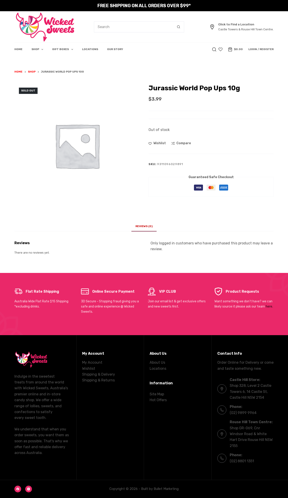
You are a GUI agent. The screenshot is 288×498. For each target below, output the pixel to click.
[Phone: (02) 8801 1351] (221, 458)
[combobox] (133, 27)
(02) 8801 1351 (242, 461)
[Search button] (178, 27)
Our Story (115, 49)
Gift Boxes (60, 49)
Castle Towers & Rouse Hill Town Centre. (246, 29)
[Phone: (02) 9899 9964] (221, 409)
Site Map (157, 394)
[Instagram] (28, 489)
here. (269, 306)
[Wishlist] (220, 49)
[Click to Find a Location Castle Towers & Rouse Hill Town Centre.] (212, 27)
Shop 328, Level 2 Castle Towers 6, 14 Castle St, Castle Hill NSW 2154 (250, 391)
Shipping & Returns (98, 380)
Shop (35, 49)
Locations (90, 49)
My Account (92, 362)
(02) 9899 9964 (243, 413)
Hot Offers (158, 400)
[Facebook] (17, 489)
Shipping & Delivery (98, 374)
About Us (157, 362)
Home (18, 49)
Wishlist (88, 368)
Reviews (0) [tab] (144, 226)
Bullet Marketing (166, 489)
